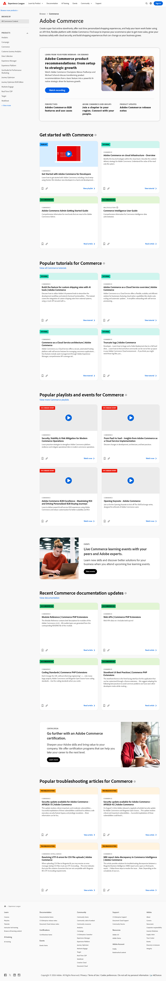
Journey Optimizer (8, 77)
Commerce (6, 47)
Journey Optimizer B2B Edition (12, 82)
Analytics (5, 37)
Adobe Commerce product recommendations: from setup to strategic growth (70, 63)
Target (4, 96)
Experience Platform (9, 65)
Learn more (53, 760)
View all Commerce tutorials (53, 267)
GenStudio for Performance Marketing (11, 71)
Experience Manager (9, 61)
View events (90, 571)
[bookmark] (42, 188)
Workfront (5, 101)
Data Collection (7, 56)
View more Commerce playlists (54, 399)
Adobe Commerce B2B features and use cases (58, 109)
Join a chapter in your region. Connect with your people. (98, 110)
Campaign (5, 42)
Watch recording (57, 90)
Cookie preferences (109, 975)
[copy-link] (46, 188)
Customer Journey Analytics (11, 51)
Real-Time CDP (7, 91)
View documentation (49, 597)
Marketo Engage (8, 87)
